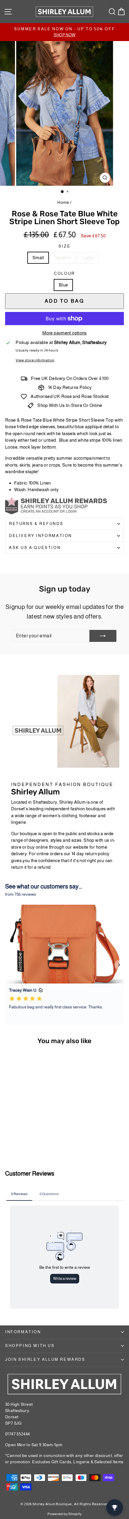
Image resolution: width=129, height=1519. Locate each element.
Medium (63, 257)
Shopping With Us (30, 1345)
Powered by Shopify (64, 1514)
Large (88, 257)
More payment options (64, 332)
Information (23, 1332)
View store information (35, 360)
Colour (64, 273)
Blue (63, 284)
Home (63, 202)
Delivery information (40, 535)
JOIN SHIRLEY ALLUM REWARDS (45, 1359)
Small (38, 257)
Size (64, 246)
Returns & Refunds (36, 523)
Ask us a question (35, 547)
